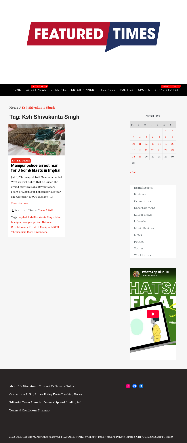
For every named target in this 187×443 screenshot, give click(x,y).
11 (140, 143)
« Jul (133, 172)
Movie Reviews (144, 228)
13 (153, 143)
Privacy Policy (65, 386)
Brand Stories (167, 88)
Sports (144, 89)
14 (159, 143)
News (138, 235)
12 (146, 143)
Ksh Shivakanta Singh (41, 217)
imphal (22, 217)
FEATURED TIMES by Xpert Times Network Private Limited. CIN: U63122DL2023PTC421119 (117, 436)
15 (166, 143)
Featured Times (93, 71)
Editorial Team (19, 402)
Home (17, 89)
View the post (19, 203)
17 (133, 150)
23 (172, 150)
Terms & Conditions (23, 410)
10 (133, 143)
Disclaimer (30, 386)
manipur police (31, 222)
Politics (127, 89)
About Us (15, 386)
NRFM (55, 227)
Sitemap (43, 410)
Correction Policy (21, 394)
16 (172, 143)
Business (108, 89)
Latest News (36, 88)
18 (140, 150)
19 (146, 150)
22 (166, 150)
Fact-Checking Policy (67, 394)
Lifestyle (59, 89)
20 (152, 150)
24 (133, 156)
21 (159, 150)
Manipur (16, 222)
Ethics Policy (43, 394)
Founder (37, 402)
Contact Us (47, 386)
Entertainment (83, 89)
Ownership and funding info (63, 402)
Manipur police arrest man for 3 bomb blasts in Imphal (35, 167)
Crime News (142, 201)
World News (142, 255)
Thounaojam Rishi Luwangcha (29, 232)
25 (140, 156)
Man (57, 217)
